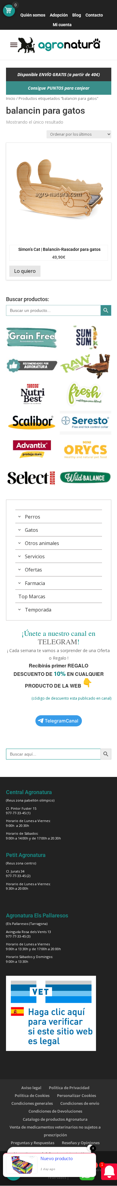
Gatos (31, 530)
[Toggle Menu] (13, 45)
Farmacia (35, 583)
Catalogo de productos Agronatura (55, 1119)
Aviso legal (31, 1087)
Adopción (59, 15)
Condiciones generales (32, 1103)
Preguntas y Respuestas (32, 1142)
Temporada (38, 609)
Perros (32, 516)
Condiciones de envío (79, 1103)
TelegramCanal (61, 721)
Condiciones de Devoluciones (55, 1111)
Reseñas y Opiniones (81, 1142)
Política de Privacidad (69, 1087)
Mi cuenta (62, 25)
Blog (76, 15)
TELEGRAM (57, 641)
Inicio (10, 98)
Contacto (94, 15)
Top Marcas (31, 596)
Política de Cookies (32, 1095)
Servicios (35, 556)
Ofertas (33, 569)
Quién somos (32, 15)
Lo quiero (25, 271)
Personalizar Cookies (76, 1095)
